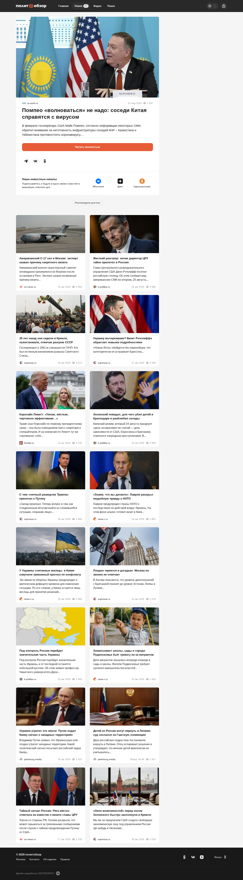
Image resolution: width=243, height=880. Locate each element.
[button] (26, 161)
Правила (65, 859)
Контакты (34, 859)
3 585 (153, 286)
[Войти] (223, 6)
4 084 (79, 286)
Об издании (49, 859)
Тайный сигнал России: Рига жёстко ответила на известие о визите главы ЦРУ (48, 812)
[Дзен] (201, 857)
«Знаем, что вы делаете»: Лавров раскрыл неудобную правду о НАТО (123, 496)
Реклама (20, 859)
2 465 (79, 679)
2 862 (153, 519)
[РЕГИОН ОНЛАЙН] (95, 519)
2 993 (153, 443)
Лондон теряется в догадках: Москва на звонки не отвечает (121, 572)
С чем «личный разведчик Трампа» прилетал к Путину (43, 496)
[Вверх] (220, 857)
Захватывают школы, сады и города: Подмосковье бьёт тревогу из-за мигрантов (123, 652)
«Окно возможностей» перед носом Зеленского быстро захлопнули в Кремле (122, 812)
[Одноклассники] (184, 857)
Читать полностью (87, 147)
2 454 (153, 679)
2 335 (79, 839)
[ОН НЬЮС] (21, 287)
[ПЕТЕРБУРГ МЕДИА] (21, 759)
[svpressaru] (21, 363)
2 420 (79, 759)
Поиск (111, 6)
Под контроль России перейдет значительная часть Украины (41, 652)
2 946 (79, 519)
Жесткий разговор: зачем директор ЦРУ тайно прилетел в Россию (120, 260)
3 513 (79, 362)
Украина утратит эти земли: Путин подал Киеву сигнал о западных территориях (47, 732)
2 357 (153, 759)
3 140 (79, 443)
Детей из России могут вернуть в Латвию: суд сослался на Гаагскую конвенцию (122, 732)
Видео (97, 6)
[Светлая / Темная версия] (212, 6)
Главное (63, 6)
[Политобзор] (31, 6)
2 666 (79, 599)
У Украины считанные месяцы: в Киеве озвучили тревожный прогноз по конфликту (50, 572)
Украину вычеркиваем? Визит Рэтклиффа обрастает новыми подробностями (122, 340)
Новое (81, 6)
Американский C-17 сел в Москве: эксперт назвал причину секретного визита (48, 260)
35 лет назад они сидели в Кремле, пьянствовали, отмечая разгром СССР (46, 340)
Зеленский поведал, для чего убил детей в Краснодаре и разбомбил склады (123, 416)
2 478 (153, 599)
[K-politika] (95, 287)
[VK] (193, 857)
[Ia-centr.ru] (24, 103)
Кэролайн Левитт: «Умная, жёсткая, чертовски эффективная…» (43, 416)
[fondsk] (21, 443)
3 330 (153, 362)
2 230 (153, 839)
